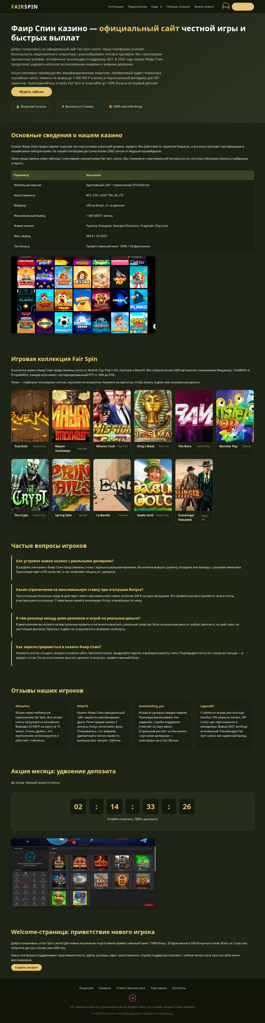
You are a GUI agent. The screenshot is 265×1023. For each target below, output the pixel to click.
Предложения (137, 6)
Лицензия (86, 988)
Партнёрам (159, 988)
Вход (226, 6)
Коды (156, 6)
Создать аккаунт (243, 6)
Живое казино (204, 6)
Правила (105, 988)
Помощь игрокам (178, 6)
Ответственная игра (130, 988)
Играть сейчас (31, 92)
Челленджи (115, 6)
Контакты (179, 988)
